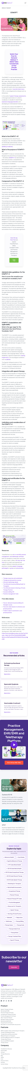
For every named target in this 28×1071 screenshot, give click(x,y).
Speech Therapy (6, 8)
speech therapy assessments (18, 96)
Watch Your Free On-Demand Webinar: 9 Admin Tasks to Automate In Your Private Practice (14, 61)
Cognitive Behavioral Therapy (14, 861)
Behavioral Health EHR (6, 1021)
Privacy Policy (22, 1068)
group (11, 568)
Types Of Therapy (14, 940)
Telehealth (9, 917)
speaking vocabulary (7, 146)
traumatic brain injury (18, 89)
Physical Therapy (14, 895)
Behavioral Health (9, 857)
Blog (2, 1055)
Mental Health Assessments (15, 887)
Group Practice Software (7, 1022)
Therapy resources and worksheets (12, 578)
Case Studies (21, 857)
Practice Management (14, 902)
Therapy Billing (20, 921)
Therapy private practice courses (12, 580)
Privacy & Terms (4, 1060)
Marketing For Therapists (14, 883)
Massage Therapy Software (7, 1019)
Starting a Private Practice (14, 913)
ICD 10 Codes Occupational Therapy (15, 872)
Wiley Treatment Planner (6, 1017)
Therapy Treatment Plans (14, 936)
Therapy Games (9, 925)
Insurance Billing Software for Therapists (10, 1037)
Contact (3, 1052)
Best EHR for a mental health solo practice (11, 1024)
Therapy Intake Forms (14, 929)
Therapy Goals (20, 925)
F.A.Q (2, 1059)
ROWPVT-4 (12, 157)
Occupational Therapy (14, 891)
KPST (4, 825)
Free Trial (14, 260)
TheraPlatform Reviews (6, 1049)
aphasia (8, 359)
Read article (7, 674)
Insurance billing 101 (8, 592)
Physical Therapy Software (7, 1012)
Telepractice (19, 917)
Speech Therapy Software (7, 1009)
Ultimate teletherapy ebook (10, 582)
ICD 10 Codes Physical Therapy (14, 876)
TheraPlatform (15, 1068)
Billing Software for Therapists (8, 1036)
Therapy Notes (14, 932)
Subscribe (14, 967)
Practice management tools (10, 594)
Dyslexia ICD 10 (7, 795)
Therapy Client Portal (6, 1039)
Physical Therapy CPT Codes (14, 898)
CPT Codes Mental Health (14, 864)
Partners (3, 1062)
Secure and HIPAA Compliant (7, 1041)
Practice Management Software (8, 1016)
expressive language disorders (10, 102)
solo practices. (20, 568)
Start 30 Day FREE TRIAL (14, 762)
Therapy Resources (5, 1054)
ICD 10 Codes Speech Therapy (14, 880)
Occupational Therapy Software (8, 1014)
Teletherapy (9, 921)
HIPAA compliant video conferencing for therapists (12, 1030)
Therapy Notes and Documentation (9, 1034)
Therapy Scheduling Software (8, 1032)
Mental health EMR (5, 1011)
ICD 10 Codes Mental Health (14, 868)
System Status (4, 1064)
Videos (2, 1057)
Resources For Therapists (14, 906)
